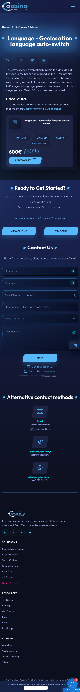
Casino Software (11, 565)
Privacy (47, 376)
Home (6, 27)
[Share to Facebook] (21, 60)
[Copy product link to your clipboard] (27, 151)
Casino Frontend (33, 108)
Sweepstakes (53, 108)
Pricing (6, 605)
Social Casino (9, 560)
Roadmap (7, 628)
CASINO (60, 137)
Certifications (9, 650)
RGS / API (7, 571)
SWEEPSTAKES (39, 143)
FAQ (4, 622)
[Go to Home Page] (15, 6)
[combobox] (40, 318)
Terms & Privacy (10, 656)
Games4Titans (10, 582)
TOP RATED (41, 137)
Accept (36, 688)
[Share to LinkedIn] (44, 60)
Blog (4, 616)
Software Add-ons (26, 27)
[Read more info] (35, 151)
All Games (7, 577)
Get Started (8, 611)
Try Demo (7, 599)
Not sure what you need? (39, 218)
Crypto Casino (10, 554)
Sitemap (6, 662)
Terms (54, 376)
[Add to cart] (15, 123)
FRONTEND (20, 137)
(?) (51, 366)
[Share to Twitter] (32, 60)
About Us (7, 644)
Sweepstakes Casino (13, 548)
